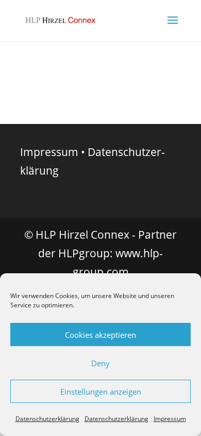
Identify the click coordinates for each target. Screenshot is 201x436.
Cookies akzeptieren (100, 335)
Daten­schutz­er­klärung (47, 418)
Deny (100, 363)
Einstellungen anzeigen (100, 391)
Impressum (170, 418)
